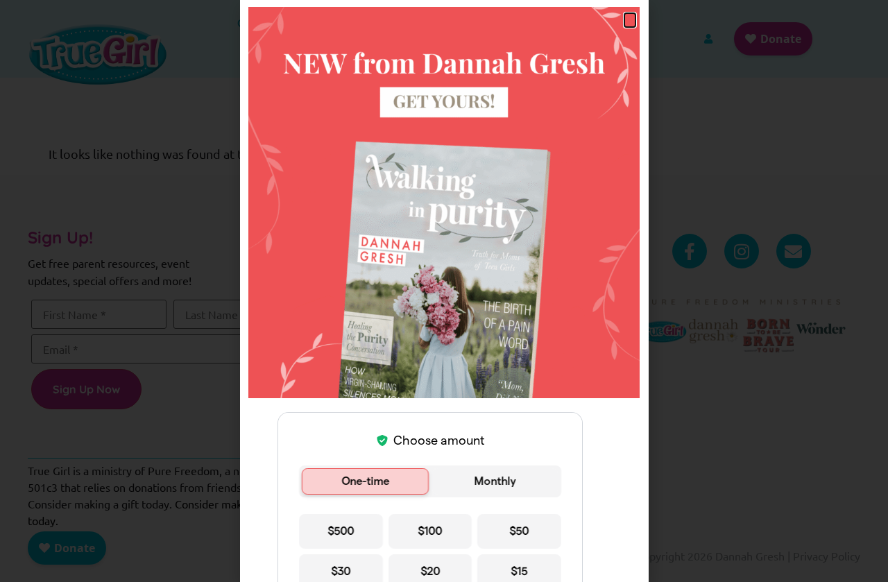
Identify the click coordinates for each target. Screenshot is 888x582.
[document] (444, 291)
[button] (630, 20)
